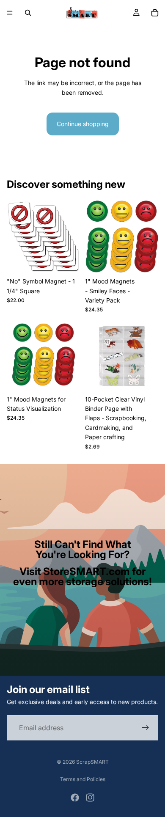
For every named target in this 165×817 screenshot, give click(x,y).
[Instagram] (90, 797)
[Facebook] (75, 797)
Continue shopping (83, 123)
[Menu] (9, 12)
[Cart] (155, 12)
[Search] (28, 12)
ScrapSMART (92, 762)
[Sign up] (145, 728)
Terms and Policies (82, 779)
